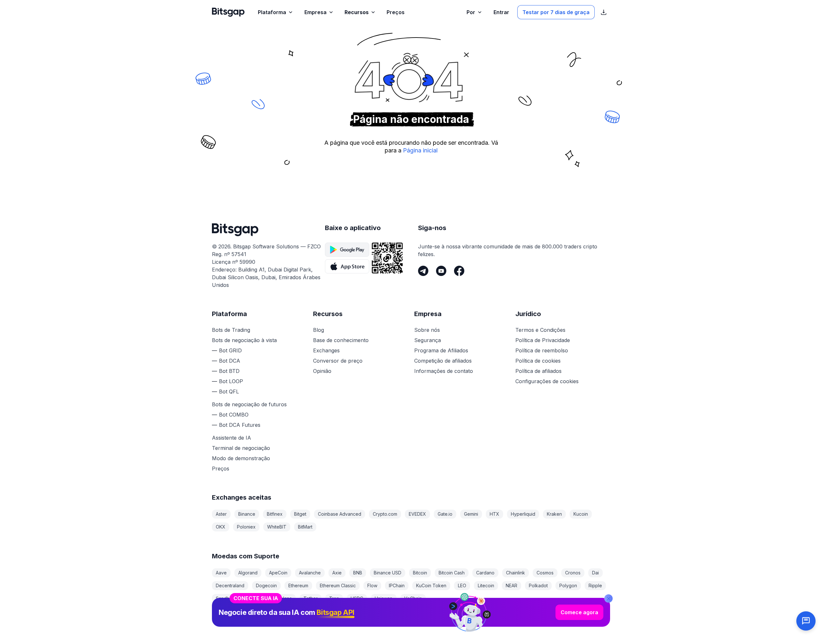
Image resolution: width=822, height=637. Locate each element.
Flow (372, 585)
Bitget (300, 514)
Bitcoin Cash (452, 572)
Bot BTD (229, 371)
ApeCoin (278, 572)
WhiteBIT (276, 526)
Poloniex (246, 526)
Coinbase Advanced (339, 514)
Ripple (595, 585)
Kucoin (580, 514)
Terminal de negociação (241, 448)
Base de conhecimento (341, 340)
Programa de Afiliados (441, 350)
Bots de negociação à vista (244, 340)
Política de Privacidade (542, 340)
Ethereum (298, 585)
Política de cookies (538, 360)
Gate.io (445, 514)
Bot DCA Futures (239, 425)
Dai (595, 572)
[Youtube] (441, 271)
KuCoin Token (431, 585)
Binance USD (387, 572)
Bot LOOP (231, 381)
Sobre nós (427, 330)
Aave (221, 572)
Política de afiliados (538, 371)
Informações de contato (443, 371)
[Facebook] (459, 271)
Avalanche (310, 572)
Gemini (471, 514)
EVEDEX (417, 514)
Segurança (427, 340)
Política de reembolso (541, 350)
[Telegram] (423, 271)
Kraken (554, 514)
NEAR (511, 585)
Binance (246, 514)
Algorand (248, 572)
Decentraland (230, 585)
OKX (220, 526)
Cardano (485, 572)
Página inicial (420, 150)
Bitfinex (275, 514)
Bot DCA (229, 360)
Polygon (568, 585)
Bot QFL (229, 391)
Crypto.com (385, 514)
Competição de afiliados (443, 360)
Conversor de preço (338, 360)
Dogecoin (266, 585)
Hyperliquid (523, 514)
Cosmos (545, 572)
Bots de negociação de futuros (249, 404)
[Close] (608, 598)
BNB (357, 572)
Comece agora (579, 612)
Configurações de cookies (547, 381)
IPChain (397, 585)
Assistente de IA (231, 438)
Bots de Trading (231, 330)
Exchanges (326, 350)
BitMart (305, 526)
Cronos (573, 572)
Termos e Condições (540, 330)
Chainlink (515, 572)
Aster (221, 514)
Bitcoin (420, 572)
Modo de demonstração (241, 458)
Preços (220, 468)
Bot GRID (230, 350)
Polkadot (538, 585)
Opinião (322, 371)
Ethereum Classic (338, 585)
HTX (494, 514)
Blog (318, 330)
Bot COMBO (234, 414)
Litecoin (486, 585)
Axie (337, 572)
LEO (462, 585)
